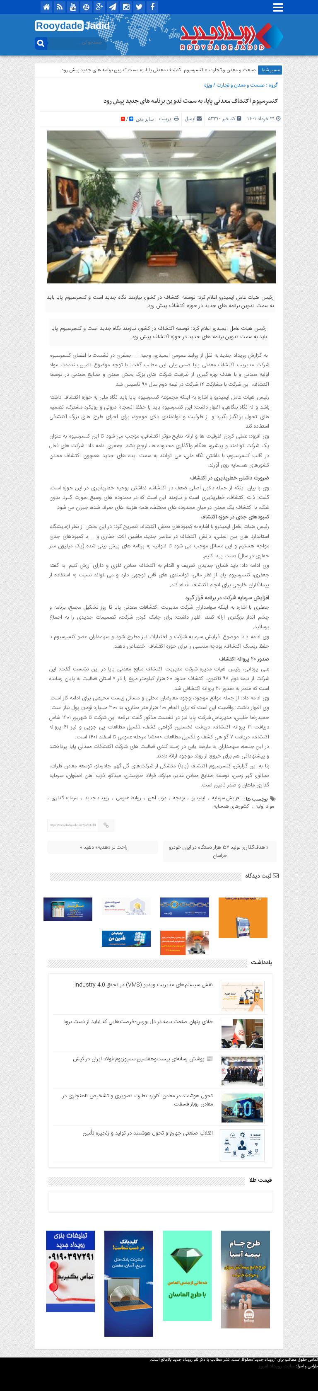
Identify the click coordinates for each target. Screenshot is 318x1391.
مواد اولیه (264, 806)
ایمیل (190, 118)
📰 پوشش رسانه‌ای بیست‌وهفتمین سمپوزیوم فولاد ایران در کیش (143, 1059)
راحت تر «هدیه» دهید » (104, 847)
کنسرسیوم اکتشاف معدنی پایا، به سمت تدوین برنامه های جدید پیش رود (191, 101)
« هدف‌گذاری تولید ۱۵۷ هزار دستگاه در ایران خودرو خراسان (219, 851)
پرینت (166, 118)
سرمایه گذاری (64, 798)
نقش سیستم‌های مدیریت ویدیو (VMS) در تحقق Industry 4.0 (144, 984)
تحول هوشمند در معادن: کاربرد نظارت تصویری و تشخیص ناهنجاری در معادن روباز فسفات (138, 1100)
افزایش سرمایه (226, 798)
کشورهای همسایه (231, 806)
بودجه (179, 798)
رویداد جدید (97, 798)
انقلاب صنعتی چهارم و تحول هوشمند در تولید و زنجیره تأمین (148, 1133)
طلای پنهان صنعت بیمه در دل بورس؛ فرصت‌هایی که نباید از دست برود (138, 1021)
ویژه (208, 85)
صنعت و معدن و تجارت (232, 70)
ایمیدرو (198, 798)
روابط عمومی (128, 798)
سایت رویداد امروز (276, 1366)
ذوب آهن (157, 798)
